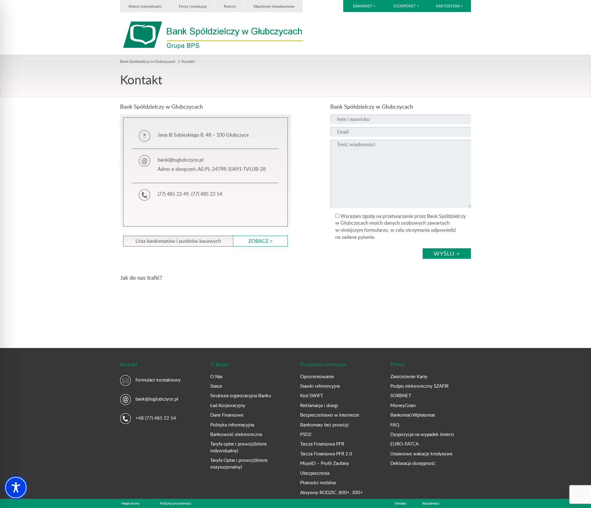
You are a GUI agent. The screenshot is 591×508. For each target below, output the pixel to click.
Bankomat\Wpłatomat (412, 415)
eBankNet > (364, 5)
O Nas (216, 376)
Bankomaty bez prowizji (324, 425)
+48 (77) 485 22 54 (155, 418)
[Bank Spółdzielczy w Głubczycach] (213, 35)
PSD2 (306, 434)
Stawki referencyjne (320, 386)
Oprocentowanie (317, 376)
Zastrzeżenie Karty (409, 376)
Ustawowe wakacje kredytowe (421, 453)
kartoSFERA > (449, 5)
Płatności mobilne (318, 482)
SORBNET (400, 395)
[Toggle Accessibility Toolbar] (16, 487)
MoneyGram (403, 405)
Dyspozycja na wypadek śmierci (422, 434)
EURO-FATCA (404, 444)
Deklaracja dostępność (412, 463)
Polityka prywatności (175, 503)
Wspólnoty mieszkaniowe (273, 6)
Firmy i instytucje (193, 6)
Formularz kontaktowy (158, 380)
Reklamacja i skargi (319, 405)
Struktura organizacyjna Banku (240, 395)
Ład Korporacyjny (227, 405)
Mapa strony (130, 503)
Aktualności (430, 503)
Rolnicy (230, 6)
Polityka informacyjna (232, 425)
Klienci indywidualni (145, 6)
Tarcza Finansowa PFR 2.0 (326, 453)
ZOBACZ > (260, 241)
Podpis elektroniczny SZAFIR (419, 386)
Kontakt (400, 503)
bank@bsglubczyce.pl (156, 399)
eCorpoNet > (406, 5)
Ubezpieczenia (314, 473)
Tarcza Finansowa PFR (322, 444)
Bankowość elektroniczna (236, 434)
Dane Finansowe (226, 415)
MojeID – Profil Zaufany (324, 463)
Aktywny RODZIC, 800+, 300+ (331, 492)
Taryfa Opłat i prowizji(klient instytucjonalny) (238, 463)
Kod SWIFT (311, 395)
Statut (216, 386)
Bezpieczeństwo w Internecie (329, 415)
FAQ (394, 425)
